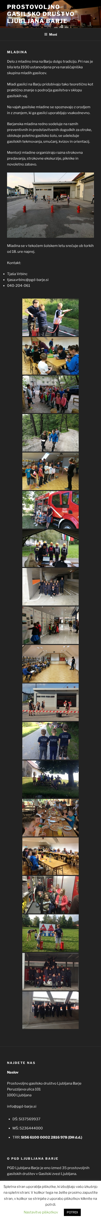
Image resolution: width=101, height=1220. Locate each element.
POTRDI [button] (72, 1212)
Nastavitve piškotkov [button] (41, 1212)
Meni (53, 34)
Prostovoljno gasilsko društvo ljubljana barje (41, 14)
